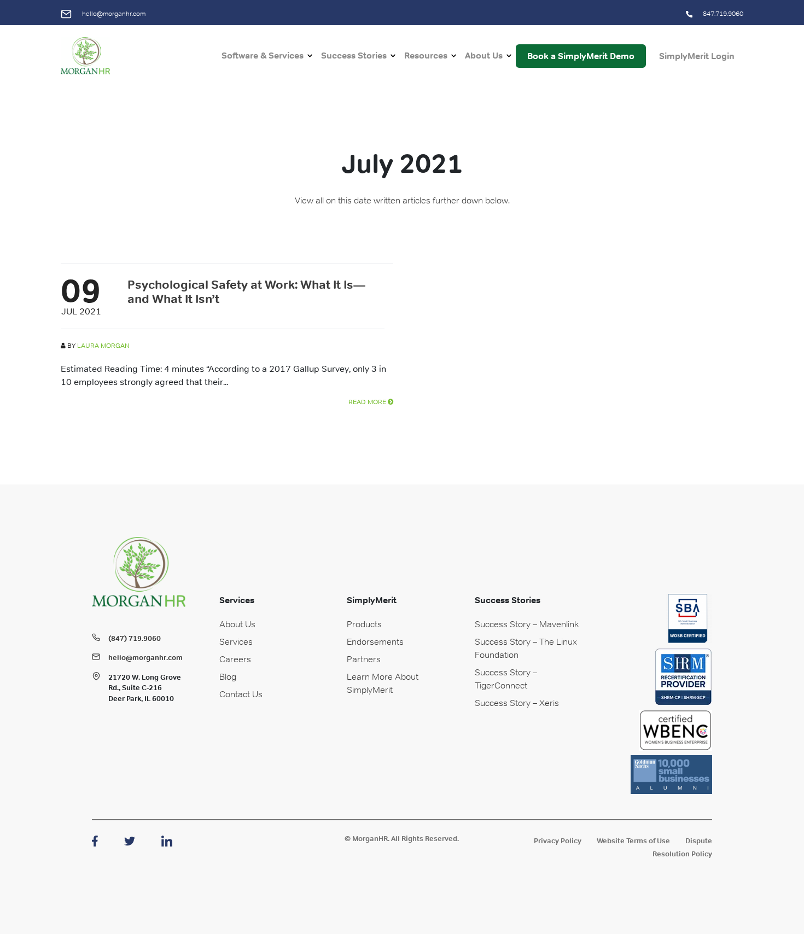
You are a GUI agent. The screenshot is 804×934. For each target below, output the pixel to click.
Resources (425, 55)
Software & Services (263, 55)
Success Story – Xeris (517, 702)
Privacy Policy (557, 840)
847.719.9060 (722, 13)
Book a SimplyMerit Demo (580, 56)
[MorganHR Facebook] (95, 839)
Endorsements (375, 641)
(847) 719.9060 (134, 638)
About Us (484, 55)
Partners (364, 658)
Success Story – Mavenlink (527, 623)
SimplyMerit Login (697, 56)
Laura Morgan (103, 345)
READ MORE (368, 402)
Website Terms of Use (633, 840)
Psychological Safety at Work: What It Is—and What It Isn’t (246, 291)
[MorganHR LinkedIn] (166, 839)
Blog (227, 676)
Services (236, 641)
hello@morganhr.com (112, 13)
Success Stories (354, 55)
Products (364, 623)
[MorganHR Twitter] (129, 839)
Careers (235, 658)
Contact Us (241, 693)
